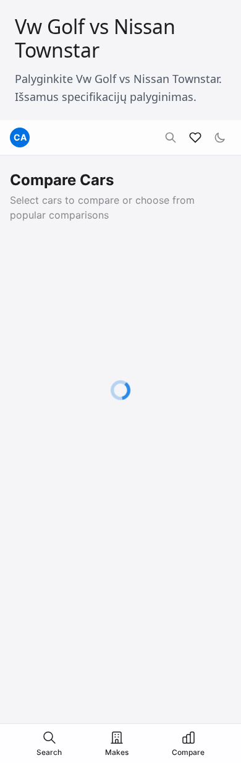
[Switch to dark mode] (220, 137)
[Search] (170, 137)
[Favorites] (195, 137)
